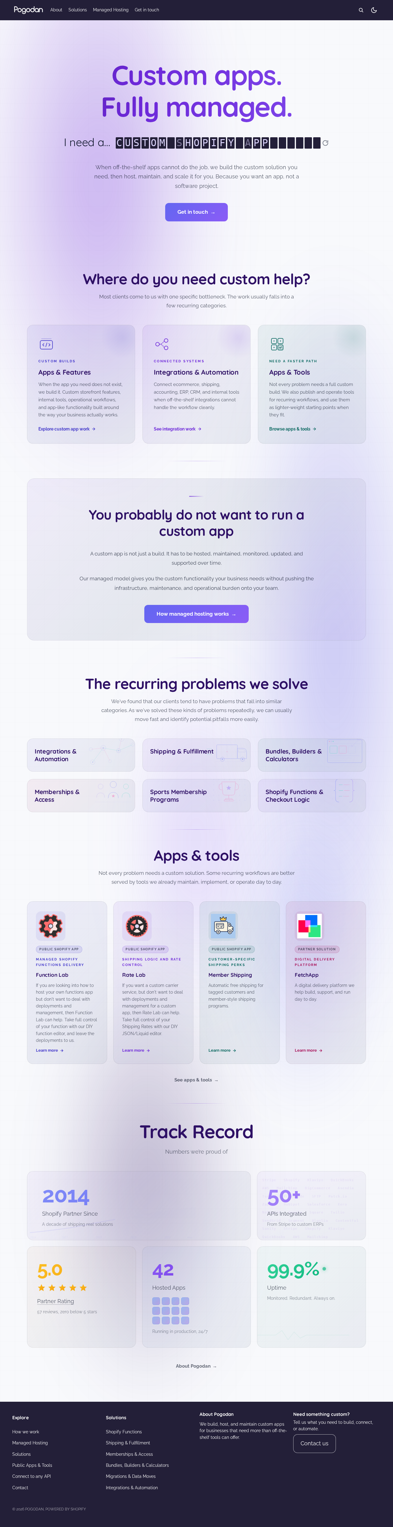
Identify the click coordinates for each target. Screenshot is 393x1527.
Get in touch (196, 212)
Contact (20, 1487)
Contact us (315, 1443)
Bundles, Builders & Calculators (137, 1465)
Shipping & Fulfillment (128, 1442)
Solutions (21, 1454)
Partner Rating (55, 1301)
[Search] (361, 10)
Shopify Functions (124, 1431)
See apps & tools (196, 1080)
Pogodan (34, 1509)
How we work (25, 1431)
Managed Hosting (30, 1442)
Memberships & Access (129, 1454)
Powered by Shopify (65, 1509)
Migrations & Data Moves (131, 1476)
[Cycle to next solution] (325, 143)
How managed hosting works (196, 614)
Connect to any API (31, 1476)
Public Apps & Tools (32, 1465)
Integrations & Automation (132, 1487)
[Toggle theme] (374, 10)
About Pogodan (196, 1366)
